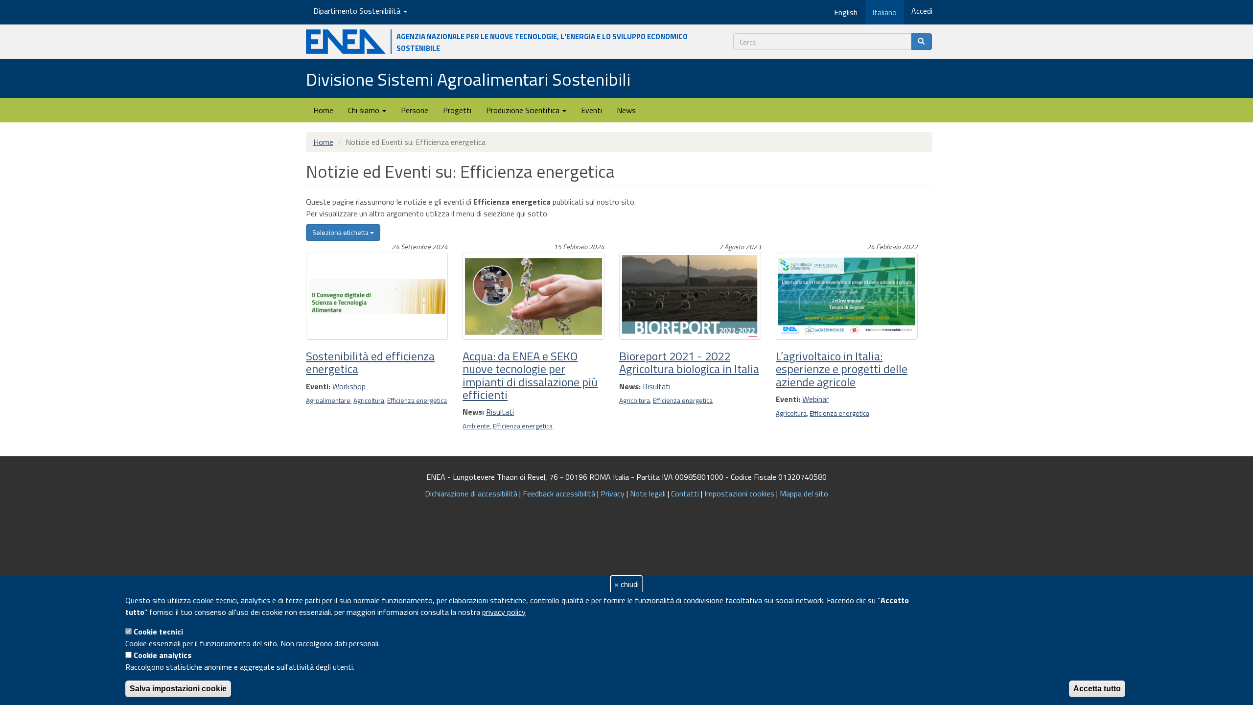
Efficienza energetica (417, 400)
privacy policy (504, 612)
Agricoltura (368, 400)
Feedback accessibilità (559, 493)
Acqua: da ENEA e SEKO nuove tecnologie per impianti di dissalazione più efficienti (530, 375)
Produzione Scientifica (523, 110)
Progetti (457, 110)
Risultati (500, 412)
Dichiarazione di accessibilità (471, 493)
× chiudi (626, 584)
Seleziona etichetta (341, 232)
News (626, 110)
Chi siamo (364, 110)
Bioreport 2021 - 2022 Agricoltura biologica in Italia (689, 362)
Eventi (591, 110)
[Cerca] (921, 41)
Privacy (613, 493)
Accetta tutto (1097, 688)
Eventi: (318, 386)
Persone (414, 110)
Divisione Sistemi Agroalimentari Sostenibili (468, 79)
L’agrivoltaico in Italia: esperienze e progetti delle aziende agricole (841, 369)
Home (323, 110)
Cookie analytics (162, 655)
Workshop (349, 386)
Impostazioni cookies (739, 493)
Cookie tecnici (158, 631)
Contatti (685, 493)
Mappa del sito (804, 493)
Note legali (648, 493)
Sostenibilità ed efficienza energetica (370, 362)
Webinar (815, 399)
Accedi (921, 11)
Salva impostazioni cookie (178, 688)
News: (473, 412)
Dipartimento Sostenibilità (357, 11)
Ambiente (476, 426)
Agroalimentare (328, 400)
